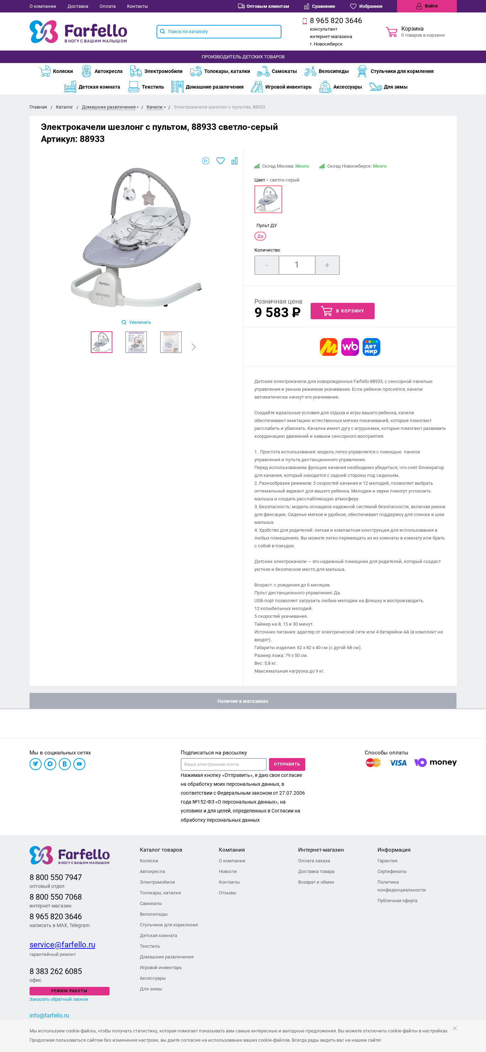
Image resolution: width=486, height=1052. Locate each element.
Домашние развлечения (215, 87)
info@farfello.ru (49, 1015)
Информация (394, 850)
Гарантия (387, 860)
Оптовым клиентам (268, 6)
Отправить (287, 764)
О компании (43, 6)
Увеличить (139, 322)
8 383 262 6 (49, 971)
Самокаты (284, 71)
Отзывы (227, 892)
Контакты (137, 6)
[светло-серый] (268, 199)
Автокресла (109, 71)
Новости (228, 871)
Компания (232, 850)
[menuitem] (59, 71)
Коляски (63, 71)
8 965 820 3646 (56, 916)
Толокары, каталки (227, 71)
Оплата (108, 6)
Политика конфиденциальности (401, 886)
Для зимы (396, 87)
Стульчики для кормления (402, 71)
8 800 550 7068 (56, 897)
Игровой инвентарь (288, 87)
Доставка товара (316, 871)
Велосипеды (334, 71)
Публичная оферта (397, 900)
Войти (431, 6)
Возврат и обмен (316, 882)
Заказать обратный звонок (59, 999)
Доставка (78, 6)
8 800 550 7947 (56, 877)
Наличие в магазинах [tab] (242, 701)
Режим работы (69, 991)
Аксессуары (347, 87)
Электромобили (163, 71)
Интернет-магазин (321, 850)
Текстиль (153, 87)
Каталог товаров (161, 850)
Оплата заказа (314, 860)
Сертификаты (392, 871)
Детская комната (99, 87)
